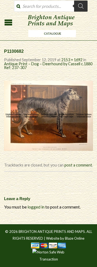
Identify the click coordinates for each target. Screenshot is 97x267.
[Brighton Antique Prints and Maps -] (51, 38)
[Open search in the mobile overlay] (51, 6)
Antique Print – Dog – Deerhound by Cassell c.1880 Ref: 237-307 (48, 65)
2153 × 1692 (71, 59)
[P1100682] (48, 115)
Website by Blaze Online (65, 238)
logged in (35, 206)
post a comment (78, 165)
